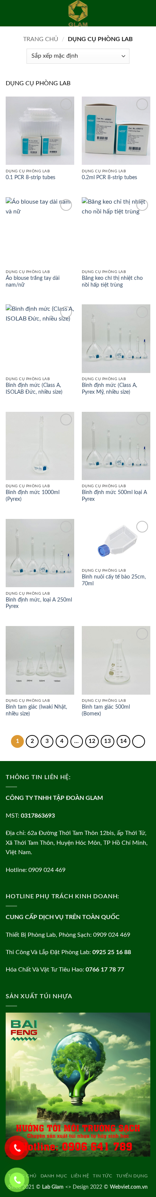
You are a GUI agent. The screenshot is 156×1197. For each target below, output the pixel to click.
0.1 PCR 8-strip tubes (30, 177)
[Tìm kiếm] (147, 13)
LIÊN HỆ (80, 1176)
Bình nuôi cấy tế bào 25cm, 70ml (114, 580)
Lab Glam (53, 1187)
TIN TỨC (102, 1176)
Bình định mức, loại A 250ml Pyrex (39, 603)
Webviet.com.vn (129, 1187)
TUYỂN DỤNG (132, 1176)
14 (123, 741)
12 (92, 741)
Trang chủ (40, 39)
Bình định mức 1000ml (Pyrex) (32, 496)
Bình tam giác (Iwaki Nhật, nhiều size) (36, 710)
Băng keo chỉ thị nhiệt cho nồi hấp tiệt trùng (112, 282)
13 (107, 741)
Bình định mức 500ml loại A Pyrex (114, 496)
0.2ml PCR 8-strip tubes (109, 177)
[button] (10, 13)
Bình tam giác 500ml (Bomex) (106, 710)
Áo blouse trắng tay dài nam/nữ (32, 282)
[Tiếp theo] (138, 741)
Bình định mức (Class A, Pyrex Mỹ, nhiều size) (109, 389)
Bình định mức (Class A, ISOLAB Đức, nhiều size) (34, 389)
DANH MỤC (54, 1176)
